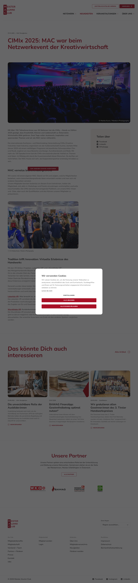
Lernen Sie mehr (47, 291)
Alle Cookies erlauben (69, 306)
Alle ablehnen (69, 300)
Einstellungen (68, 295)
